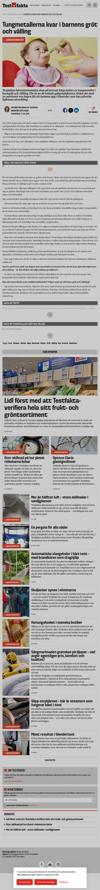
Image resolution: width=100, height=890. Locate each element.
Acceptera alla (24, 882)
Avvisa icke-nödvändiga (45, 882)
